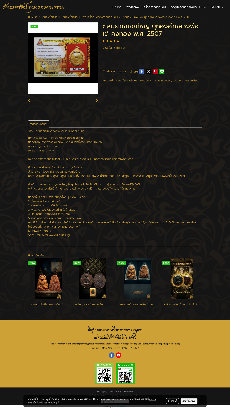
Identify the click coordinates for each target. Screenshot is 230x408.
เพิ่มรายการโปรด (115, 71)
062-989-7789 (111, 348)
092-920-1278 (131, 348)
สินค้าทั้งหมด (163, 80)
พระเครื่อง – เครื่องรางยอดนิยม (146, 7)
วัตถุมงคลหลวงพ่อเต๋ (186, 80)
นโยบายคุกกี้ (53, 402)
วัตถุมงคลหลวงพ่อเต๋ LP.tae (188, 7)
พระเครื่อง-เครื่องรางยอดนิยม (133, 80)
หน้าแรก (117, 7)
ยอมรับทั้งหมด (189, 401)
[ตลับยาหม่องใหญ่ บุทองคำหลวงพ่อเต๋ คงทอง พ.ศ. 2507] (63, 58)
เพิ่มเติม (216, 7)
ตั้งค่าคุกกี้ (172, 401)
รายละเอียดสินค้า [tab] (39, 124)
